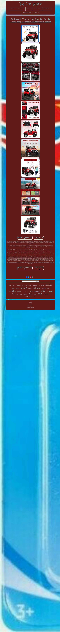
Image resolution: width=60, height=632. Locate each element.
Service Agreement (30, 307)
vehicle (36, 287)
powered (24, 291)
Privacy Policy (30, 305)
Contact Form (30, 303)
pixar (28, 291)
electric (48, 285)
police (34, 297)
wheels (30, 294)
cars (51, 291)
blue (42, 285)
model (24, 288)
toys (31, 291)
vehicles (12, 291)
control (36, 291)
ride (13, 294)
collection (29, 285)
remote (46, 294)
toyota (17, 288)
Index (30, 302)
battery (29, 288)
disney (25, 294)
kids (43, 291)
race (23, 285)
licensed (35, 285)
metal (13, 288)
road (47, 291)
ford (48, 288)
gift (10, 285)
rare (17, 294)
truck (40, 294)
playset (19, 291)
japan (13, 285)
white (39, 285)
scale (44, 288)
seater (35, 294)
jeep (21, 294)
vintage (18, 285)
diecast (28, 296)
